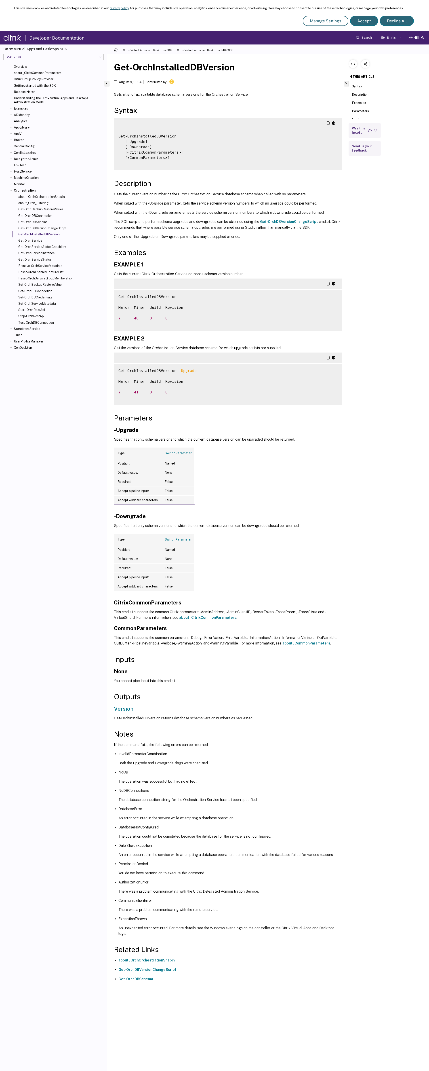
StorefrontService (27, 329)
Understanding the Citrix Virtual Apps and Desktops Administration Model (51, 100)
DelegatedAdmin (26, 159)
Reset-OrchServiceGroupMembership (45, 278)
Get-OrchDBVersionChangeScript (42, 228)
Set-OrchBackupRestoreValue (40, 284)
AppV (17, 133)
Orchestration (25, 190)
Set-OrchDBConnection (35, 291)
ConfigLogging (25, 152)
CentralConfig (24, 146)
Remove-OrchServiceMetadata (40, 266)
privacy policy (119, 8)
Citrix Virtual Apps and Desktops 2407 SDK (205, 50)
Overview (20, 66)
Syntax (357, 86)
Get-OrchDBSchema (33, 222)
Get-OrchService (30, 240)
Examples (21, 108)
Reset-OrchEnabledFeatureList (40, 272)
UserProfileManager (28, 341)
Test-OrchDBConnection (36, 322)
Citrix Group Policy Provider (33, 79)
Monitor (19, 184)
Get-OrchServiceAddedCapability (42, 247)
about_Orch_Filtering (33, 203)
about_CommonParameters (306, 643)
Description (360, 94)
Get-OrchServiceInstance (36, 253)
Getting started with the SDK (35, 85)
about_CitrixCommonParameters (37, 73)
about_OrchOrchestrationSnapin (146, 960)
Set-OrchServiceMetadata (37, 303)
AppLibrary (21, 127)
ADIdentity (21, 115)
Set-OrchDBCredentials (35, 297)
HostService (23, 171)
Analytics (20, 121)
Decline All (397, 21)
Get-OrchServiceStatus (35, 259)
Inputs (356, 119)
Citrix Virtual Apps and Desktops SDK (147, 50)
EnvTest (20, 165)
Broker (19, 140)
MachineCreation (26, 178)
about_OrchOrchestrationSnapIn (41, 197)
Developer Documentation (56, 38)
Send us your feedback (362, 148)
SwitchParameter (178, 453)
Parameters (360, 111)
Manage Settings (325, 21)
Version (123, 709)
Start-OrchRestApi (31, 310)
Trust (18, 335)
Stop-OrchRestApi (31, 316)
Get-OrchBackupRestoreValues (40, 209)
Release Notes (24, 92)
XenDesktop (23, 347)
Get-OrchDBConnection (35, 216)
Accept (364, 21)
